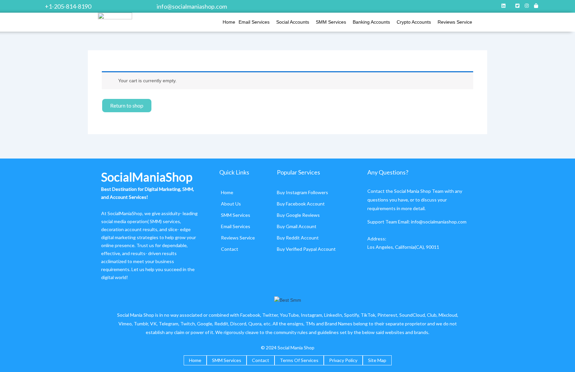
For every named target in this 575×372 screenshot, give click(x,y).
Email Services (254, 22)
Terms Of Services (299, 360)
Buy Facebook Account (301, 203)
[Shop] (536, 6)
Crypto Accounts (414, 22)
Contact (229, 249)
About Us (231, 203)
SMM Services (331, 22)
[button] (256, 22)
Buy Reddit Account (298, 237)
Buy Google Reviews (298, 215)
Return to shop (126, 105)
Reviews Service (455, 22)
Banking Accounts (371, 22)
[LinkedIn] (503, 6)
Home (229, 22)
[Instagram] (526, 6)
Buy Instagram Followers (302, 192)
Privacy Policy (343, 360)
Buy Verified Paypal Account (306, 249)
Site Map (377, 360)
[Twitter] (517, 6)
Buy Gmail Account (296, 226)
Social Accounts (292, 22)
